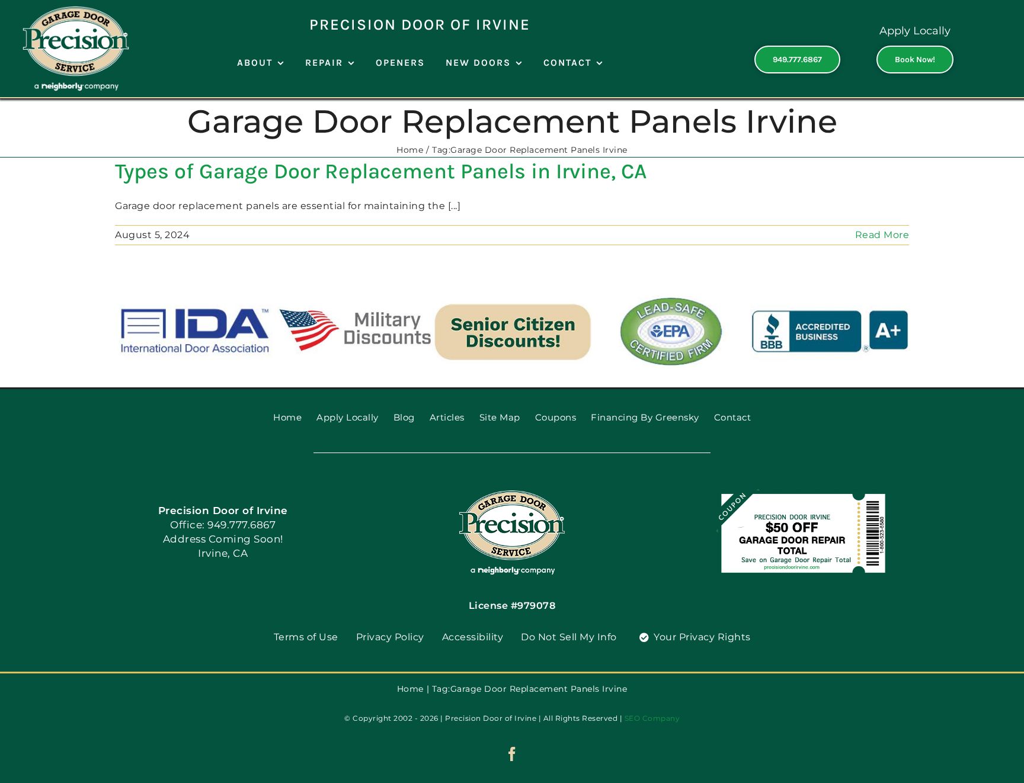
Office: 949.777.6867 (223, 525)
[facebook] (512, 754)
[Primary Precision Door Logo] (76, 10)
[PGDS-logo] (512, 494)
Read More (882, 234)
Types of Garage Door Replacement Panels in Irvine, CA (381, 171)
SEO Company (652, 718)
